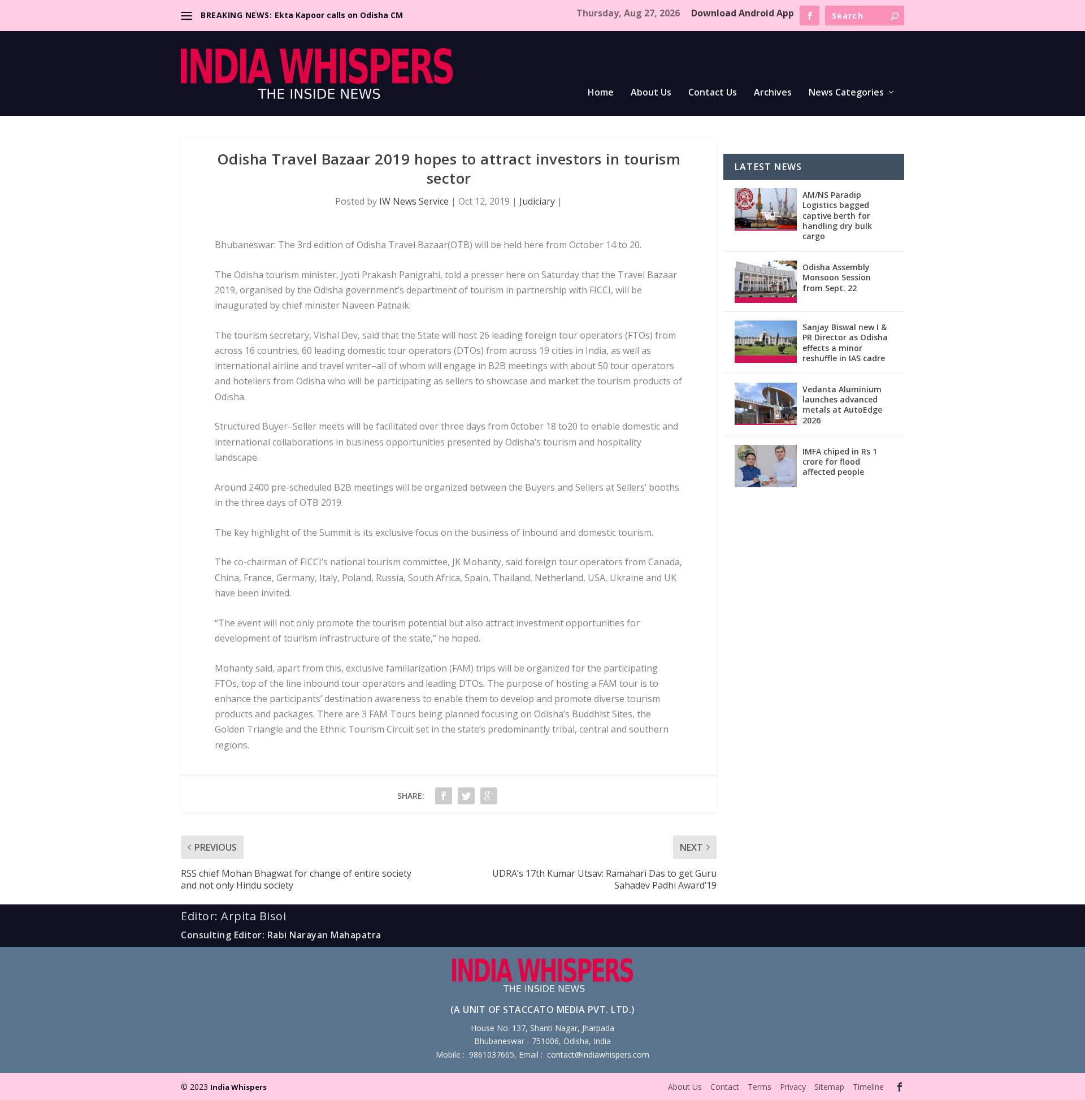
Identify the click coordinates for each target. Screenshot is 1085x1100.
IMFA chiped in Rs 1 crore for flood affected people (839, 461)
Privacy (793, 1086)
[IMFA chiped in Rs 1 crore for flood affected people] (766, 466)
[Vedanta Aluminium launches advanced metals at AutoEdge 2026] (766, 404)
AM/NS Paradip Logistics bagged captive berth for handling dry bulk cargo (837, 215)
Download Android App (742, 13)
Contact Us (712, 93)
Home (601, 93)
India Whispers (238, 1087)
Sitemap (829, 1086)
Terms (759, 1086)
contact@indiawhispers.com (598, 1054)
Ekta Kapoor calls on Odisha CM (339, 15)
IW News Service (414, 201)
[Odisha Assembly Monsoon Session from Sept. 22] (766, 282)
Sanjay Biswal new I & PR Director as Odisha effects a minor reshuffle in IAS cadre (845, 342)
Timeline (868, 1086)
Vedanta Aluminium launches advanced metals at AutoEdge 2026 (842, 405)
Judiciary (537, 201)
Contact (724, 1086)
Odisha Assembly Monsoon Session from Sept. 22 (836, 277)
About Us (651, 93)
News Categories (846, 93)
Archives (773, 93)
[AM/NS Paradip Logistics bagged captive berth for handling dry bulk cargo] (766, 209)
